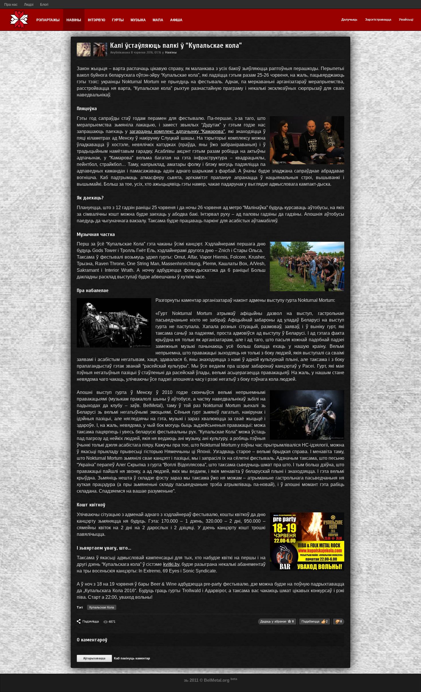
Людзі (29, 5)
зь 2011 (191, 680)
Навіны (73, 20)
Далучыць (349, 19)
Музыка (138, 20)
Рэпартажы (48, 20)
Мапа (158, 20)
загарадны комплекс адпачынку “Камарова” (177, 131)
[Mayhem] (84, 55)
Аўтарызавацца (94, 658)
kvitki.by (171, 564)
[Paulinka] (100, 55)
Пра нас (10, 5)
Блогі (44, 5)
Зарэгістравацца (378, 19)
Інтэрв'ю (96, 20)
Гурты (118, 20)
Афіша (176, 20)
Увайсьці (406, 19)
